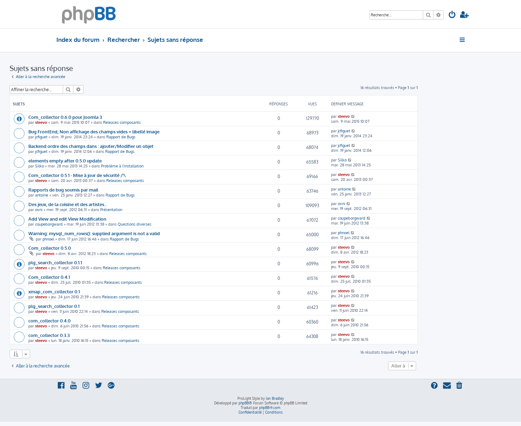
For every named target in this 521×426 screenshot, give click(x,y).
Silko (39, 166)
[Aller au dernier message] (353, 116)
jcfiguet (41, 136)
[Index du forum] (89, 14)
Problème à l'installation (122, 166)
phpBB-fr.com (269, 407)
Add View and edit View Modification (67, 219)
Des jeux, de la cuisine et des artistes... (67, 204)
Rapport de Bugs (120, 136)
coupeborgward (49, 224)
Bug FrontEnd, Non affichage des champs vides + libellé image (93, 131)
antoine (41, 195)
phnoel (48, 239)
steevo (41, 122)
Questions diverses (134, 224)
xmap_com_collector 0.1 (54, 291)
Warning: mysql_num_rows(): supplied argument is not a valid (94, 233)
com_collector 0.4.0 (49, 320)
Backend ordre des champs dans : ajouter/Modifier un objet (90, 146)
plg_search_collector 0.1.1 (55, 262)
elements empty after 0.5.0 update (65, 160)
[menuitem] (452, 15)
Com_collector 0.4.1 (49, 277)
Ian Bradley (275, 398)
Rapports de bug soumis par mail (63, 190)
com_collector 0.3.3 (49, 335)
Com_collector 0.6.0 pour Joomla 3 (65, 117)
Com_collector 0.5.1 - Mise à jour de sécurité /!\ (77, 175)
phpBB (244, 403)
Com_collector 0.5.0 (49, 248)
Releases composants (122, 122)
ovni (39, 209)
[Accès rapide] (462, 39)
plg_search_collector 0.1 (53, 306)
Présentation (111, 209)
